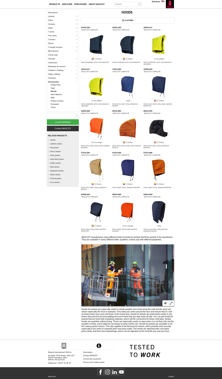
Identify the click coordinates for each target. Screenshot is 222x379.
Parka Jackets (55, 155)
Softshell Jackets (56, 144)
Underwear (52, 63)
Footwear (52, 78)
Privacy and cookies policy (93, 362)
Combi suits (53, 55)
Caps (53, 88)
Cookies (171, 376)
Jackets (51, 16)
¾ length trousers (55, 47)
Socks (53, 107)
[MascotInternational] (121, 372)
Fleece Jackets (55, 151)
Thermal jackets (55, 178)
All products (53, 12)
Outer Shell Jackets (57, 159)
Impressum (52, 376)
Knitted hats (55, 85)
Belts (53, 98)
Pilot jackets (54, 148)
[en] (170, 4)
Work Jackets (54, 167)
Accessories (53, 82)
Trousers (51, 39)
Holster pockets (57, 101)
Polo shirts (52, 36)
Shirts (50, 28)
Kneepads (55, 104)
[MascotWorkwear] (100, 372)
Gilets (50, 20)
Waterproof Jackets (57, 171)
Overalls (51, 59)
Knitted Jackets (55, 163)
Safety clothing (54, 74)
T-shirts (51, 32)
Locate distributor (63, 122)
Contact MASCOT (63, 128)
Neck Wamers (56, 94)
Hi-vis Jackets (55, 182)
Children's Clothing (55, 70)
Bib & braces (53, 51)
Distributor (156, 2)
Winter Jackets (55, 175)
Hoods (54, 91)
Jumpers (51, 24)
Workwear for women (57, 66)
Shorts (50, 43)
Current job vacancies (92, 359)
